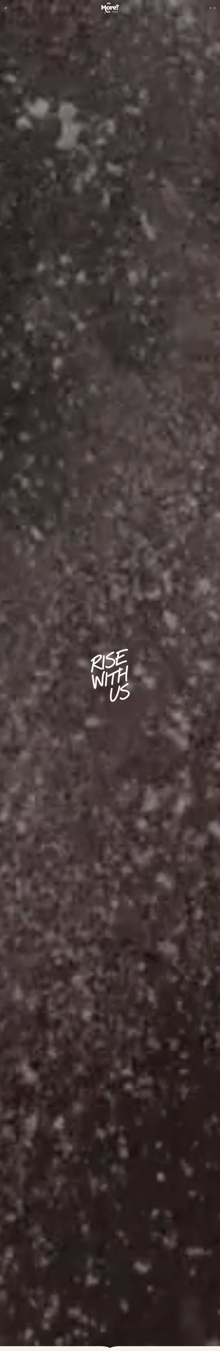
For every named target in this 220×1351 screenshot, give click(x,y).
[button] (6, 8)
